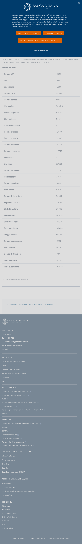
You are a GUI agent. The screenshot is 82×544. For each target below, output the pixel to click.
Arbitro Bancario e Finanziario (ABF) (14, 395)
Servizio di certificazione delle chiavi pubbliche (18, 491)
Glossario (5, 377)
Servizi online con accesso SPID (13, 361)
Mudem (4, 414)
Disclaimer (6, 464)
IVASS (4, 399)
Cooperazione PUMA (9, 435)
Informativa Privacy (9, 456)
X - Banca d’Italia (10, 513)
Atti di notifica (7, 495)
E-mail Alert (8, 528)
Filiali (4, 365)
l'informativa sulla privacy (37, 20)
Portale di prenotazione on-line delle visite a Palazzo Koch (22, 410)
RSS (5, 524)
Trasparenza (6, 483)
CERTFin (5, 431)
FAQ (3, 381)
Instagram (7, 506)
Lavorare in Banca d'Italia (11, 369)
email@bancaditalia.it (14, 345)
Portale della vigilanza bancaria (13, 442)
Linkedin (7, 521)
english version (41, 51)
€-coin (4, 427)
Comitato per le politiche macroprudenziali (17, 446)
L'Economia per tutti (9, 406)
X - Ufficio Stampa (10, 517)
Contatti (5, 349)
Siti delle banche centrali (11, 438)
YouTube (7, 510)
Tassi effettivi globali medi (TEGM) (14, 373)
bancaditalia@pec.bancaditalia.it (16, 342)
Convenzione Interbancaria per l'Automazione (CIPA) (20, 424)
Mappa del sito (7, 357)
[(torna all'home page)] (15, 321)
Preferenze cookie (8, 460)
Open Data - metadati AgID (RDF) (13, 472)
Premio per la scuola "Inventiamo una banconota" (19, 402)
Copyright (5, 468)
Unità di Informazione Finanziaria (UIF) (15, 392)
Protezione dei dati (8, 487)
